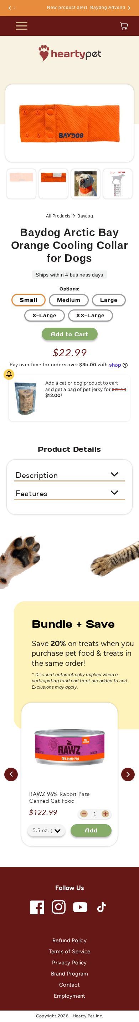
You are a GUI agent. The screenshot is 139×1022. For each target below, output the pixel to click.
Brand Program (69, 973)
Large (109, 300)
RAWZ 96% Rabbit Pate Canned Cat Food (59, 798)
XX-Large (90, 315)
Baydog (85, 216)
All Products (58, 216)
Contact (69, 985)
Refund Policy (69, 940)
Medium (69, 300)
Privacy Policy (69, 962)
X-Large (44, 315)
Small (28, 300)
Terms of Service (70, 951)
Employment (70, 996)
